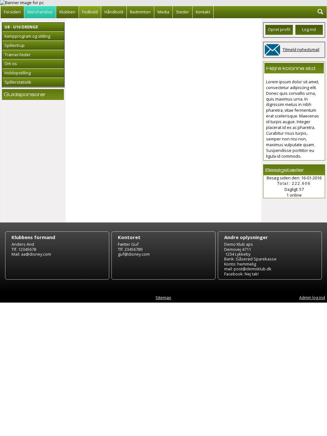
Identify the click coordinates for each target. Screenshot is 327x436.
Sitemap (163, 297)
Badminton (140, 12)
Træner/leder (17, 54)
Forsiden (12, 12)
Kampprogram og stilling (27, 36)
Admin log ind (312, 297)
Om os (10, 63)
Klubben (67, 12)
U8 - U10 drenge (21, 27)
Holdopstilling (17, 73)
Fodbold (90, 12)
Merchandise (40, 12)
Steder (182, 12)
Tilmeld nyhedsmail (301, 49)
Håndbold (113, 12)
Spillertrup (14, 45)
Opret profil (279, 29)
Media (163, 12)
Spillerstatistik (17, 82)
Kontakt (203, 12)
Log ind (309, 29)
